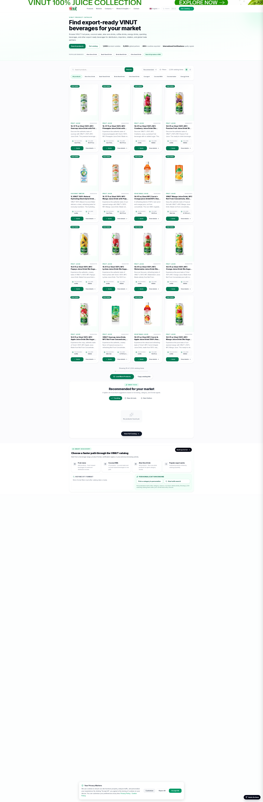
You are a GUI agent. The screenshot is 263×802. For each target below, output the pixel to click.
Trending (117, 398)
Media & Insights (123, 8)
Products (90, 8)
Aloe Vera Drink (92, 54)
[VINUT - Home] (73, 9)
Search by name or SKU (153, 54)
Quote (78, 148)
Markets (99, 8)
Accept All (175, 791)
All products (76, 76)
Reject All (162, 791)
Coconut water (171, 76)
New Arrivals (131, 398)
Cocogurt (147, 76)
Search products (77, 46)
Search (129, 69)
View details (89, 148)
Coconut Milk (158, 76)
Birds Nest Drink (121, 54)
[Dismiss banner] (261, 2)
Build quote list (182, 450)
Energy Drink (185, 76)
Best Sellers (147, 398)
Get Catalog (185, 8)
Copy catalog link (144, 376)
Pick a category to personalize (149, 481)
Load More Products (123, 376)
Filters (164, 69)
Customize (149, 791)
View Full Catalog (130, 434)
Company (108, 8)
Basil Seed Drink (106, 54)
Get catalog (93, 46)
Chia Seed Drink (136, 54)
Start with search (174, 481)
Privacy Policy (125, 793)
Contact (136, 8)
